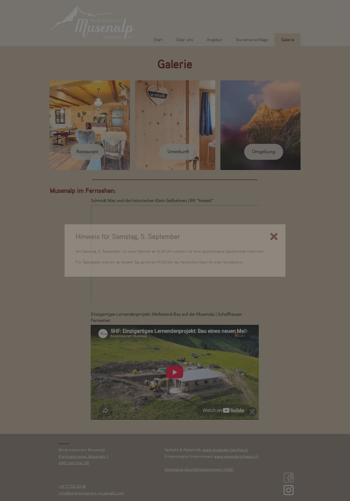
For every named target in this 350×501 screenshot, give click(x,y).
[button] (274, 236)
